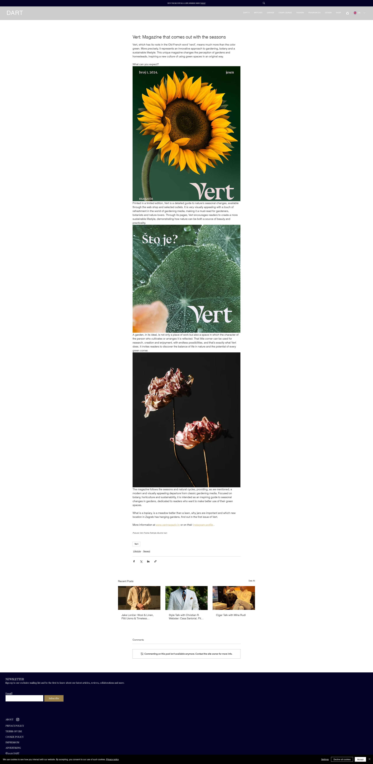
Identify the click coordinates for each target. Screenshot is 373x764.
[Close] (369, 759)
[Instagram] (18, 719)
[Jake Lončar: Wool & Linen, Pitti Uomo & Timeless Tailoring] (139, 598)
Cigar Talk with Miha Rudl (231, 615)
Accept (360, 759)
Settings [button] (325, 759)
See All (252, 580)
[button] (347, 12)
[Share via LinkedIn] (148, 561)
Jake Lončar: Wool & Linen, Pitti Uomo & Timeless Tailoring (138, 616)
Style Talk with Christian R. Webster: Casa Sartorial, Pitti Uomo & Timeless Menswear (185, 616)
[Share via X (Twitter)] (141, 561)
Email (9, 693)
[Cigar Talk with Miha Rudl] (234, 598)
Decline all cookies (342, 759)
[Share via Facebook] (134, 561)
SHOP (203, 3)
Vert (136, 544)
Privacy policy (112, 759)
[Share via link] (155, 561)
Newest (146, 551)
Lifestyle (137, 551)
